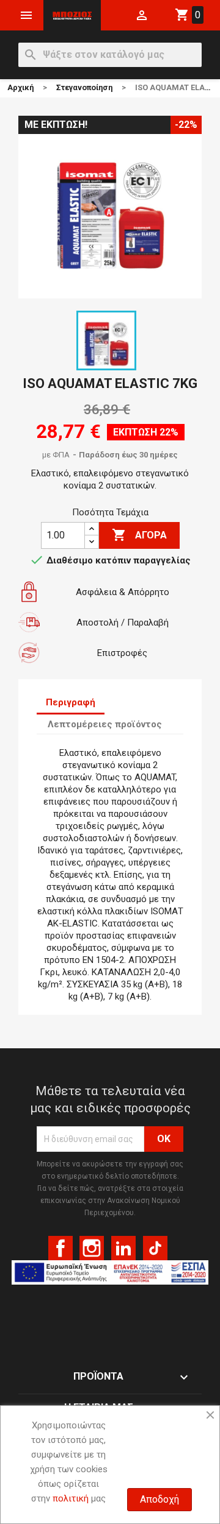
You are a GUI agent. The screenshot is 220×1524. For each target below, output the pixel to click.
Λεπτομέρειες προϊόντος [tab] (105, 724)
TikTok (155, 1248)
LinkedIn (123, 1248)
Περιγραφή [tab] (70, 702)
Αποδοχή (159, 1499)
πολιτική (71, 1498)
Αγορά (139, 534)
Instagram (91, 1248)
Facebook (60, 1248)
